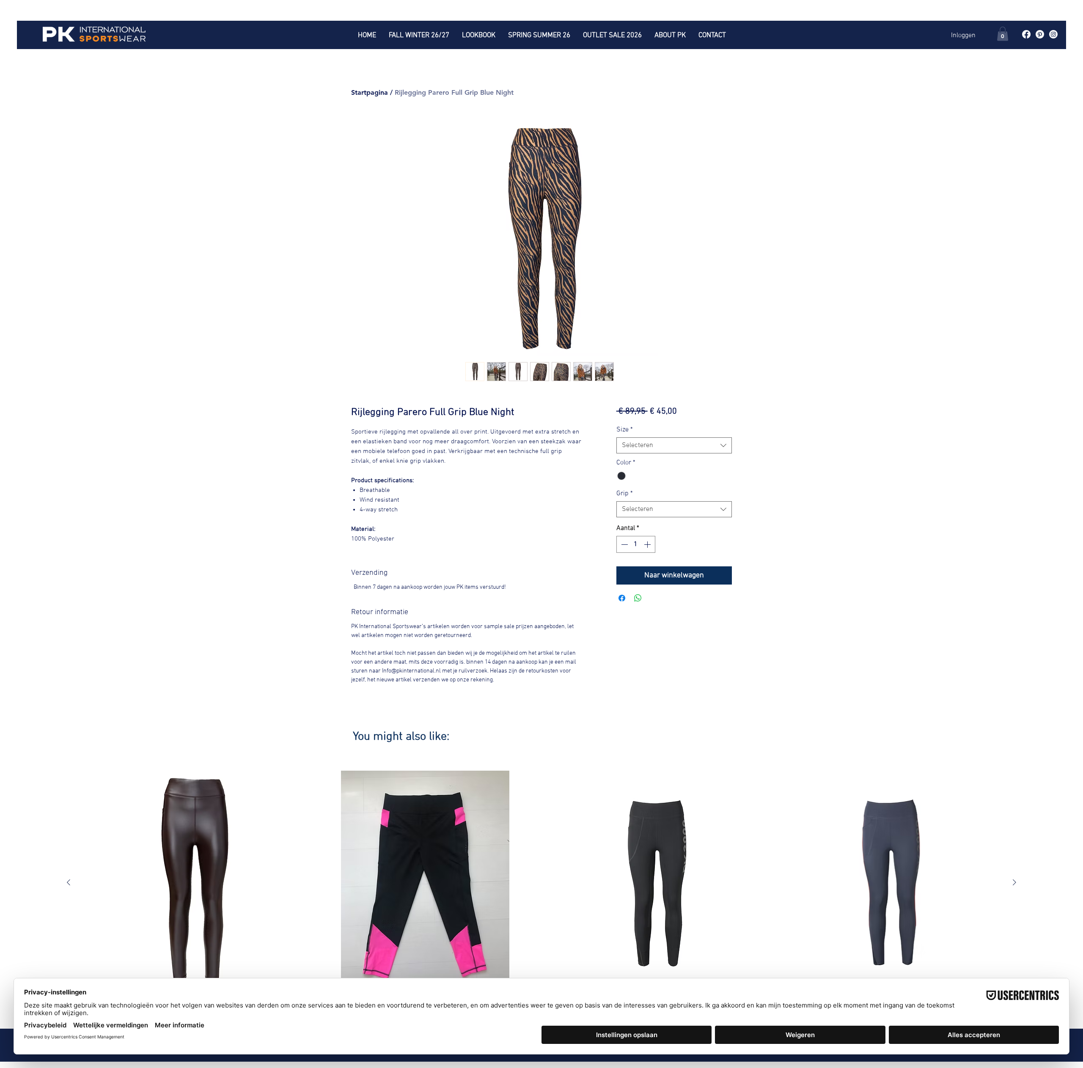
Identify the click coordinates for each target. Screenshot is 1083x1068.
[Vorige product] (68, 882)
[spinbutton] (635, 544)
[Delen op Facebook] (622, 598)
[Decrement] (623, 544)
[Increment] (648, 544)
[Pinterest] (1040, 34)
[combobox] (674, 445)
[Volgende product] (1014, 882)
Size (624, 430)
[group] (541, 890)
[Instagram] (1053, 34)
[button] (1003, 34)
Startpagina (369, 92)
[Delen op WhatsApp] (638, 598)
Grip (624, 493)
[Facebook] (1026, 34)
